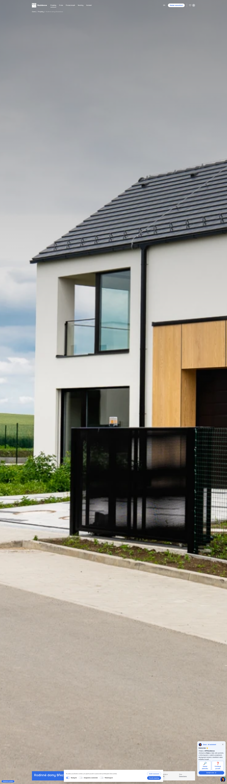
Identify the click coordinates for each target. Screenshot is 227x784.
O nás (61, 5)
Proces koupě (70, 5)
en (164, 5)
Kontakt (89, 5)
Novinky (80, 5)
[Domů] (39, 5)
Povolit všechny (154, 778)
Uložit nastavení (154, 774)
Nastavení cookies (8, 781)
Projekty (53, 5)
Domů (34, 12)
